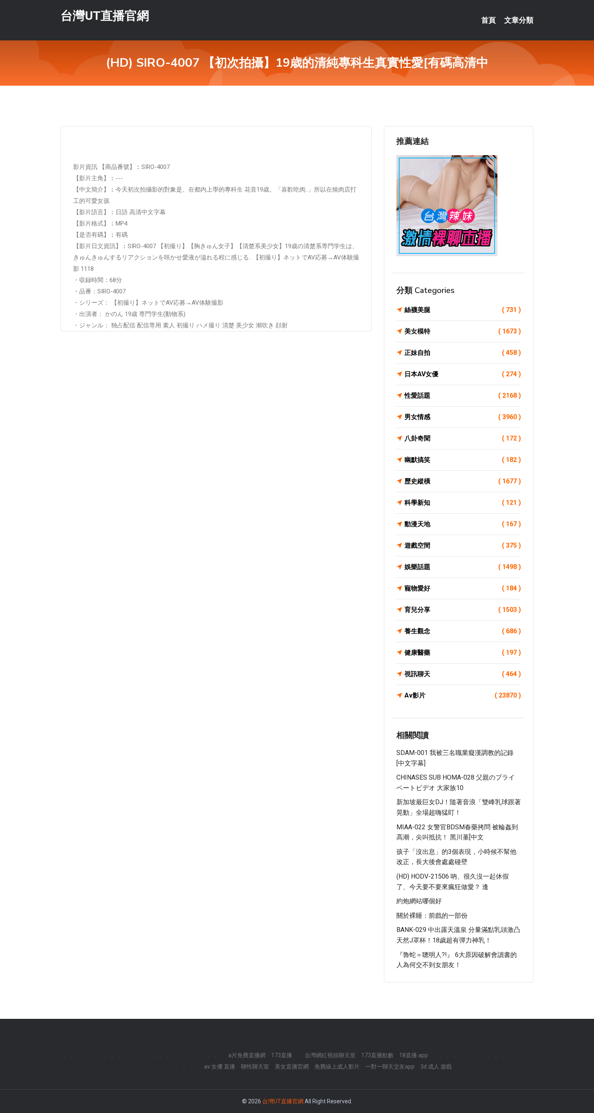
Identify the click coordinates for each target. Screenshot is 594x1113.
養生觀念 (462, 631)
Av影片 (462, 695)
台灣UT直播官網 (105, 15)
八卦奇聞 (462, 438)
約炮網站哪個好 (419, 901)
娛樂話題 (462, 567)
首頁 (488, 20)
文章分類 (518, 20)
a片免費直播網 (246, 1055)
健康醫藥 (462, 652)
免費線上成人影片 (337, 1066)
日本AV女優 (462, 374)
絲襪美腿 (462, 310)
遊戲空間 (462, 545)
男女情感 (462, 417)
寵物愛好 (462, 588)
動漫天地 (462, 524)
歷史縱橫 (462, 481)
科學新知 (462, 502)
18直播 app (413, 1055)
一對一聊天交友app (390, 1066)
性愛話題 (462, 395)
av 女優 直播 (219, 1066)
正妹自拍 (462, 352)
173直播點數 (377, 1055)
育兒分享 (462, 609)
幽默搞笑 (462, 460)
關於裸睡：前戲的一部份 (432, 915)
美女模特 (462, 331)
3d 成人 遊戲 (436, 1066)
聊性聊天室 (255, 1066)
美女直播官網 (292, 1066)
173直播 (281, 1055)
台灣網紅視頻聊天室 (330, 1055)
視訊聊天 (462, 674)
